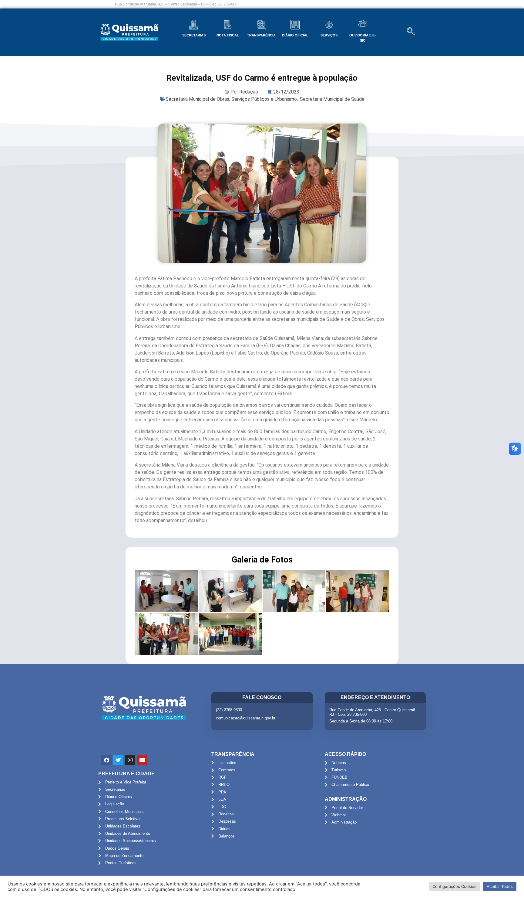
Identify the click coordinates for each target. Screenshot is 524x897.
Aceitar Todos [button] (500, 886)
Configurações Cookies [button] (454, 886)
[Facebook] (106, 760)
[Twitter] (118, 760)
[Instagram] (130, 760)
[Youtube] (142, 760)
